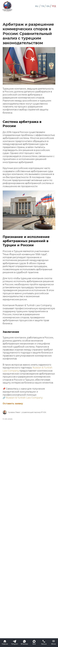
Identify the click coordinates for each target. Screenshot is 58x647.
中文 (54, 6)
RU (36, 6)
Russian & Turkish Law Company (24, 397)
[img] (7, 6)
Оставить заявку (13, 403)
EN (48, 6)
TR (42, 6)
